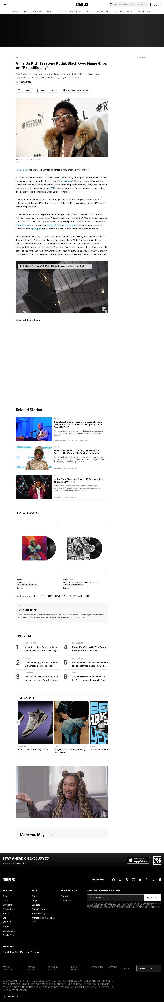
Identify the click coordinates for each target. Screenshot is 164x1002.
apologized (36, 228)
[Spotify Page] (160, 879)
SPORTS (61, 12)
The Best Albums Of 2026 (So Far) (104, 749)
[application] (62, 287)
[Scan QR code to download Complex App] (157, 860)
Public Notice (74, 968)
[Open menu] (5, 4)
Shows (6, 926)
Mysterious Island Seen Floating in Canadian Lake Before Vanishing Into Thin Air (42, 649)
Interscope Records (27, 585)
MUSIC (50, 12)
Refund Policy (38, 913)
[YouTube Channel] (140, 879)
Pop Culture (30, 643)
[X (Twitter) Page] (120, 879)
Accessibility (96, 967)
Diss (36, 596)
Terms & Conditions (8, 968)
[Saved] (151, 4)
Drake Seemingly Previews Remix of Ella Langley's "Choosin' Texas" (42, 664)
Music (18, 58)
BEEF (50, 596)
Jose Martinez (27, 610)
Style (56, 747)
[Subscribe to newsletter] (152, 897)
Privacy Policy (128, 907)
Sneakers (29, 672)
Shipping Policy (39, 909)
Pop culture (8, 909)
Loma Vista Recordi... (73, 585)
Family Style (8, 935)
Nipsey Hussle (54, 225)
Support (36, 904)
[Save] (58, 522)
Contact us (66, 900)
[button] (148, 968)
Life (4, 918)
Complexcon (9, 931)
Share (54, 90)
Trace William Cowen (63, 440)
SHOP (15, 12)
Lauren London (23, 225)
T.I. (46, 181)
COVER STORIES (103, 12)
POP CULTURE (76, 12)
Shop (34, 896)
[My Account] (155, 4)
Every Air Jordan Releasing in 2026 (33, 749)
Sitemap (113, 967)
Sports (6, 913)
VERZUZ (118, 12)
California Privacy (53, 968)
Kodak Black (22, 169)
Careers (64, 896)
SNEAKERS (38, 12)
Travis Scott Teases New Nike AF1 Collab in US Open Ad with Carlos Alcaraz (41, 678)
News (57, 596)
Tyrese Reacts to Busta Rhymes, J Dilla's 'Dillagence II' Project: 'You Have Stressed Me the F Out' (88, 678)
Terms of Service (146, 907)
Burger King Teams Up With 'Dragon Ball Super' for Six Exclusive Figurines (89, 649)
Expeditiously (65, 181)
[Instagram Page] (133, 879)
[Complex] (82, 4)
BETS (88, 12)
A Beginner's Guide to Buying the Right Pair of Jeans (70, 750)
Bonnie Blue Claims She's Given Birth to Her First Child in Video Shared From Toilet (90, 664)
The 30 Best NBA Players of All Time (21, 952)
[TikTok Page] (153, 879)
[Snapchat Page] (147, 879)
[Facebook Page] (113, 879)
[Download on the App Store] (138, 860)
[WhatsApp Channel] (127, 879)
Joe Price (58, 469)
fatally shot (71, 225)
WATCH (129, 12)
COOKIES (126, 968)
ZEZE (53, 188)
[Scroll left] (18, 722)
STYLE (26, 12)
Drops (35, 900)
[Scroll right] (106, 722)
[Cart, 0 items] (159, 4)
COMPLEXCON (144, 12)
